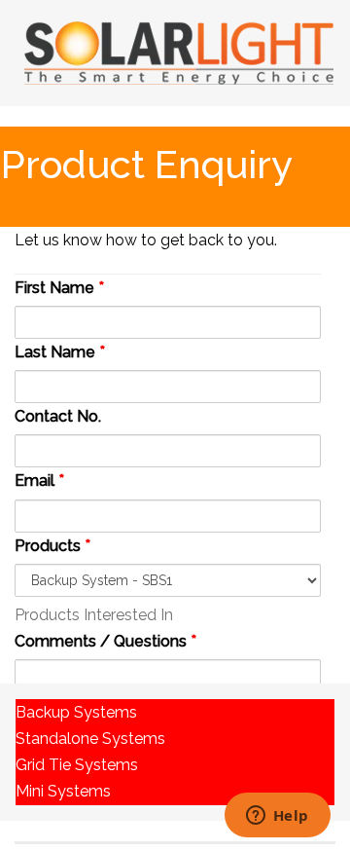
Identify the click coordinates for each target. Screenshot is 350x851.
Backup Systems (76, 712)
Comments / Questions (105, 641)
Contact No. (58, 416)
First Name (59, 287)
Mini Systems (63, 791)
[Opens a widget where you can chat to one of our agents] (277, 817)
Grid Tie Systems (77, 765)
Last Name (60, 352)
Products (52, 545)
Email (39, 480)
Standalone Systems (90, 738)
